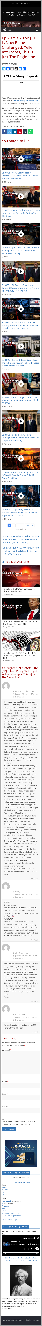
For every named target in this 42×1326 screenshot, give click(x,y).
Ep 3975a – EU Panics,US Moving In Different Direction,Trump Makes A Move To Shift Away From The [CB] (20, 288)
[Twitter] (9, 131)
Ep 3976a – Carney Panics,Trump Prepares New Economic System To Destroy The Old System (21, 213)
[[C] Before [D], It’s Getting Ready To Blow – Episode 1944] (21, 566)
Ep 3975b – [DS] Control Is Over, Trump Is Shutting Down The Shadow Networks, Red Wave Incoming (20, 250)
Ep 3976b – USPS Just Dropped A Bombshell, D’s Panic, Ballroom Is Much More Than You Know (20, 175)
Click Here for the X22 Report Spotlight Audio (21, 1258)
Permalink (19, 697)
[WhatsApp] (30, 131)
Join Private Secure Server (21, 1182)
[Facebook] (4, 131)
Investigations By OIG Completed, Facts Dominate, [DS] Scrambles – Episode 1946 (20, 655)
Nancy (17, 891)
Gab (3, 1208)
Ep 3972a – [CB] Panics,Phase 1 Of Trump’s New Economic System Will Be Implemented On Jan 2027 (19, 512)
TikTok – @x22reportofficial (11, 1216)
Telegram (5, 1206)
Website (5, 1106)
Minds (4, 1211)
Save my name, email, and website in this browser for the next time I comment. (18, 1123)
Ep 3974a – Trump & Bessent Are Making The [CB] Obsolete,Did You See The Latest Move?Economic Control (20, 363)
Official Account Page (9, 1220)
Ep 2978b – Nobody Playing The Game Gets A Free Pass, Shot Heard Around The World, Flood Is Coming (21, 539)
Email (5, 1094)
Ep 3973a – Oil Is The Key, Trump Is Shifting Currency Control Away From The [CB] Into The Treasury (20, 438)
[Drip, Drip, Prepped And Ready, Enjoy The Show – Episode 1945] (21, 599)
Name (5, 1081)
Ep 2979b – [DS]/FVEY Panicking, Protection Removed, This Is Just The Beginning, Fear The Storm (21, 550)
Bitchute (5, 1192)
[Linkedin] (14, 131)
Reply (36, 878)
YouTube (5, 1190)
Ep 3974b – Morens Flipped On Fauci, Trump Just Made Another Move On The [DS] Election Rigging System (20, 325)
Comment (6, 1050)
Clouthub (5, 1195)
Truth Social (6, 1201)
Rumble (4, 1187)
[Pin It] (19, 131)
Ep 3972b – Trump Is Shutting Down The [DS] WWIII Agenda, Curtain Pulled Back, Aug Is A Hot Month (20, 475)
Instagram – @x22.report (11, 1213)
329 (27, 525)
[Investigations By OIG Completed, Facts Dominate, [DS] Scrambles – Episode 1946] (21, 632)
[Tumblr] (25, 131)
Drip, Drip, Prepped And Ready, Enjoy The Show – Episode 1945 (20, 622)
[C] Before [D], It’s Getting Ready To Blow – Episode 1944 (19, 590)
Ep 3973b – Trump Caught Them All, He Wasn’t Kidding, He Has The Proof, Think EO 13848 (20, 400)
